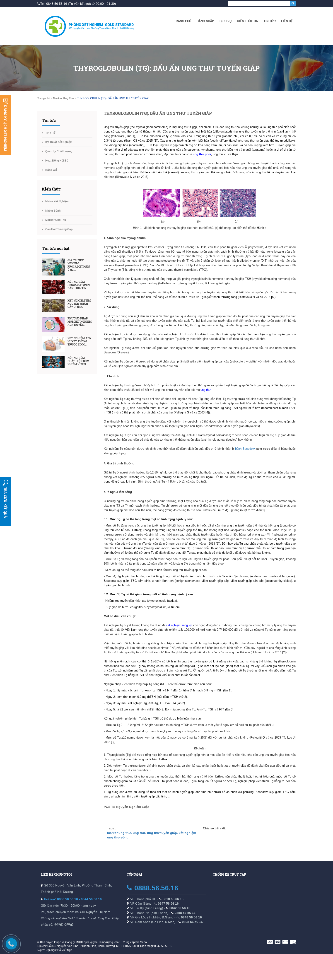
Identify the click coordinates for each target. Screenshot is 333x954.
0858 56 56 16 (185, 913)
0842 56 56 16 (179, 908)
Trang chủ (182, 21)
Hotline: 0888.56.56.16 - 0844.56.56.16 (73, 899)
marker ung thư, (120, 833)
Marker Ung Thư (63, 98)
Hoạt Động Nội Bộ (56, 160)
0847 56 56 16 (168, 903)
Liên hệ (287, 21)
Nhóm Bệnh (52, 210)
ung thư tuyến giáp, (163, 833)
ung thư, (140, 833)
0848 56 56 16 (191, 917)
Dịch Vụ (226, 21)
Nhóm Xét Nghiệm (57, 201)
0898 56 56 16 (192, 922)
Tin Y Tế (50, 132)
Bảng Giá (51, 169)
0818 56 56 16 (173, 899)
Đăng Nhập (205, 21)
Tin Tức (270, 21)
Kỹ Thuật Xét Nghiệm (58, 142)
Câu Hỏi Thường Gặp (58, 229)
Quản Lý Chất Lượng (58, 151)
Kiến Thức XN (247, 21)
